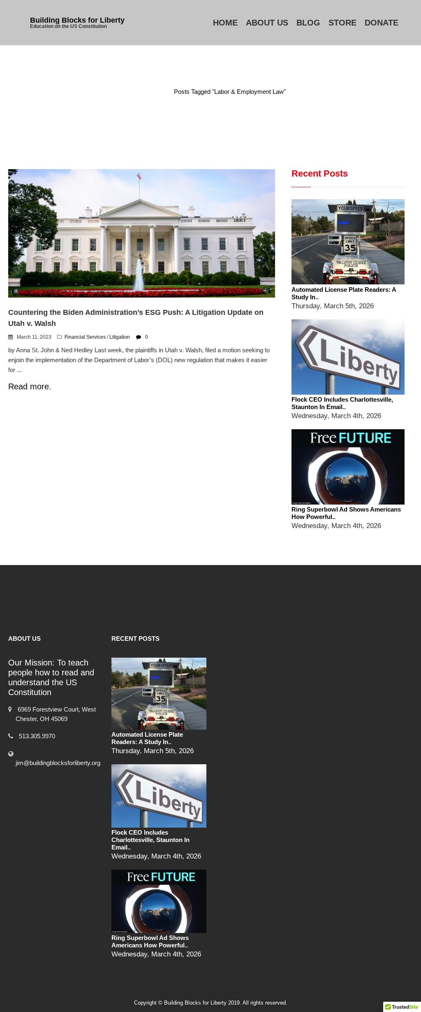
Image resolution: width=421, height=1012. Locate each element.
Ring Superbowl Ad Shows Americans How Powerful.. (150, 941)
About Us (267, 22)
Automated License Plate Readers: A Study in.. (147, 738)
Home (225, 22)
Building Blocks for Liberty (77, 20)
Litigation (119, 337)
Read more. (29, 386)
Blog (308, 22)
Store (342, 22)
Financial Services (85, 337)
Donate (381, 22)
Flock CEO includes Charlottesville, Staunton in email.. (342, 403)
